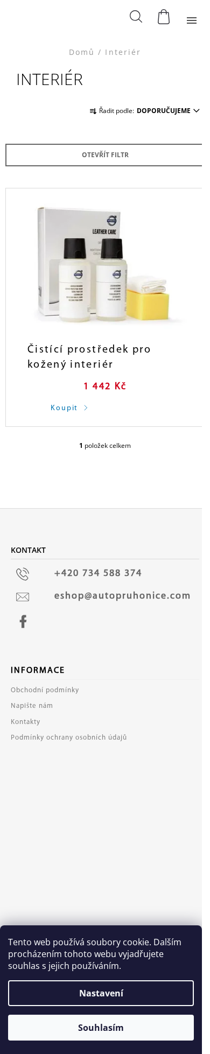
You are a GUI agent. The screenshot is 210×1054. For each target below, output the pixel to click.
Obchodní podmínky (45, 690)
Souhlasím (101, 1028)
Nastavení (101, 993)
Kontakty (25, 722)
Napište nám (32, 705)
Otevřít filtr (105, 154)
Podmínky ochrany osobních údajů (69, 737)
